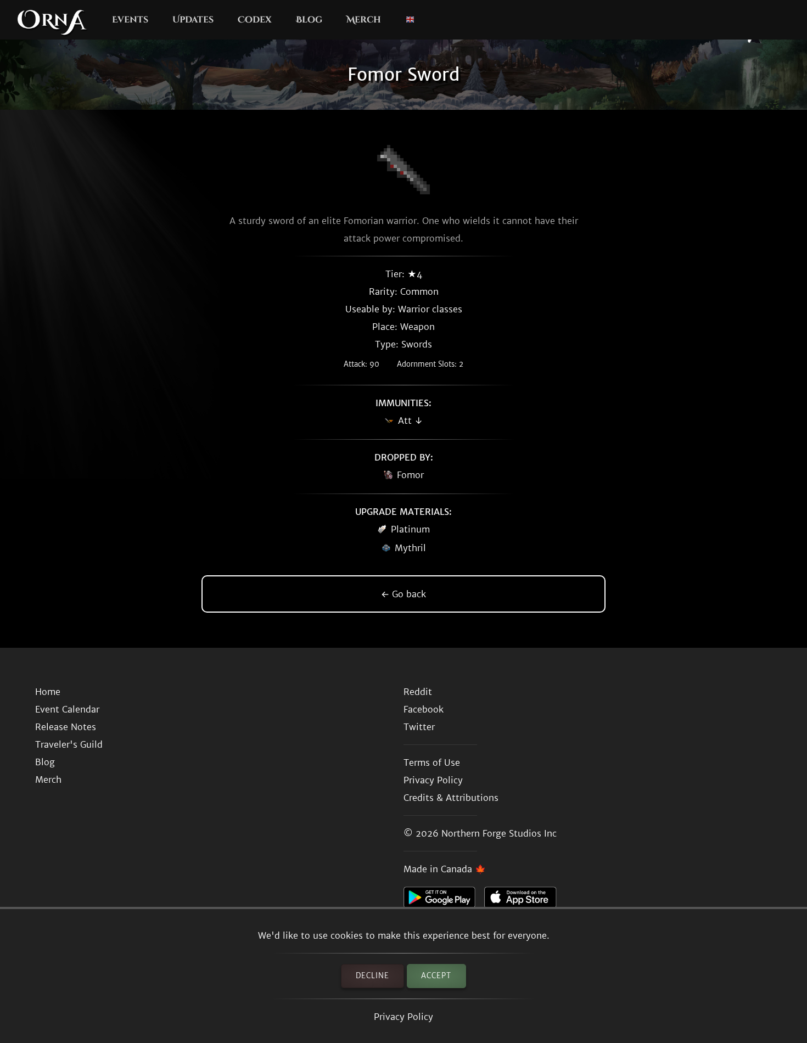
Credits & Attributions (451, 797)
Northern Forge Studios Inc (499, 833)
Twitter (419, 726)
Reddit (418, 691)
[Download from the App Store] (524, 900)
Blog (309, 20)
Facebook (424, 709)
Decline (372, 975)
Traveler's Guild (69, 744)
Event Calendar (67, 709)
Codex (255, 20)
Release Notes (65, 726)
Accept (436, 975)
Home (47, 691)
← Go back (403, 593)
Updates (193, 20)
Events (130, 20)
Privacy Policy (403, 1016)
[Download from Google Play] (444, 900)
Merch (363, 20)
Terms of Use (432, 762)
